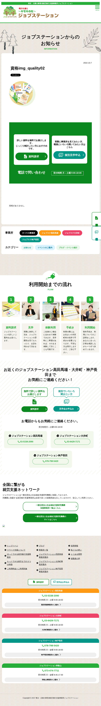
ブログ (41, 546)
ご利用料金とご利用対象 (17, 569)
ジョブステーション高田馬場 (50, 591)
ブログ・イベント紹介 (68, 247)
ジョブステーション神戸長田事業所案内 (51, 570)
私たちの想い (76, 550)
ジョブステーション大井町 (50, 616)
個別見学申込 (72, 155)
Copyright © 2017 (29, 698)
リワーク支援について (16, 550)
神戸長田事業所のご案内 (50, 655)
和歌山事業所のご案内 (50, 680)
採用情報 (74, 546)
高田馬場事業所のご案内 (50, 605)
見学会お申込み (66, 409)
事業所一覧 (43, 550)
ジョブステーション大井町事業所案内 (51, 562)
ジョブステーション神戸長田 (50, 641)
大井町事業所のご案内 (50, 630)
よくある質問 (76, 554)
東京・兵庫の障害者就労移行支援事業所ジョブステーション (50, 3)
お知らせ (27, 247)
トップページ (12, 546)
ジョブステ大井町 (72, 233)
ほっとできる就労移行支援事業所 (19, 555)
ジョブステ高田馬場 (50, 233)
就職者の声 (75, 558)
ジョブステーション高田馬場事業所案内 (51, 555)
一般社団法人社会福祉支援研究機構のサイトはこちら (50, 517)
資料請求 (34, 156)
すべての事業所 (28, 233)
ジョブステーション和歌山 (50, 666)
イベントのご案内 (45, 247)
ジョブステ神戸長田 (30, 239)
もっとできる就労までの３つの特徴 (19, 562)
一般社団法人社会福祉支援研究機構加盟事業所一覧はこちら (50, 506)
